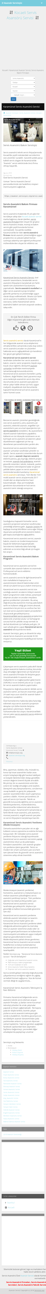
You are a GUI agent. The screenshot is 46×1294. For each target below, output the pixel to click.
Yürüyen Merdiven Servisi (12, 1104)
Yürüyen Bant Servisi (10, 1107)
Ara (13, 99)
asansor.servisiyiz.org (17, 755)
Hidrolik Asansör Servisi (11, 1110)
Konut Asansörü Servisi (11, 1078)
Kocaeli (11, 1207)
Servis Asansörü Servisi (11, 1092)
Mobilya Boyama (17, 1055)
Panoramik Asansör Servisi (12, 1083)
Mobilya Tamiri (17, 1050)
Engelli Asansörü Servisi (11, 1113)
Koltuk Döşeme (17, 1052)
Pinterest (9, 761)
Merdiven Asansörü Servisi (12, 1116)
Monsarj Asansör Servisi (11, 1086)
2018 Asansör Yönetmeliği (12, 1134)
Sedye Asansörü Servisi (11, 1095)
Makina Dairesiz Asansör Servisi (14, 1121)
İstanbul (11, 1202)
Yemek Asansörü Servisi (11, 1089)
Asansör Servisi (8, 1072)
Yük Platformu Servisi (10, 1101)
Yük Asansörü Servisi (10, 1081)
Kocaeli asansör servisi (31, 216)
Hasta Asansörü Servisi (11, 1119)
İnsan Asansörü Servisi (11, 1075)
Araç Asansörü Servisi (10, 1098)
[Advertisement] (23, 45)
